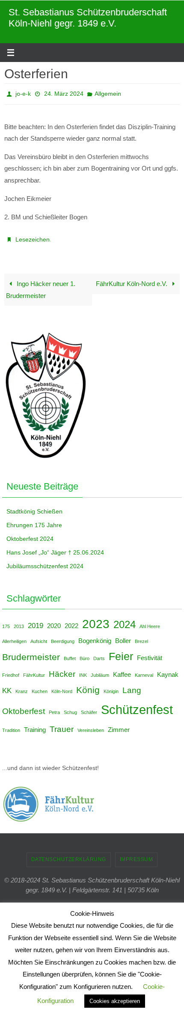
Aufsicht (38, 636)
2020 (54, 621)
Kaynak (167, 670)
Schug (70, 707)
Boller (123, 636)
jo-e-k (23, 92)
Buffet (70, 653)
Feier (121, 652)
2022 (71, 621)
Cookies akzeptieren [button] (114, 1001)
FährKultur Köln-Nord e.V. (132, 279)
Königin (111, 686)
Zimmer (119, 725)
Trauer (62, 724)
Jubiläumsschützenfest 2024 (44, 561)
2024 (124, 620)
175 (6, 621)
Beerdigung (62, 636)
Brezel (141, 636)
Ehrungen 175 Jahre (34, 520)
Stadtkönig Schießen (34, 506)
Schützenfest (137, 705)
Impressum (136, 855)
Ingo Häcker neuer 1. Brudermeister (40, 285)
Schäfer (89, 707)
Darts (99, 653)
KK (7, 686)
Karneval (144, 670)
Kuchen (39, 686)
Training (35, 725)
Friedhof (10, 670)
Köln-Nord (61, 686)
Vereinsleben (90, 725)
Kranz (21, 686)
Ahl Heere (149, 621)
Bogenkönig (94, 636)
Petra (54, 707)
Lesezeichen (32, 236)
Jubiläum (100, 670)
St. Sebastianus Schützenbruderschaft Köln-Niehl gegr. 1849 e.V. (88, 18)
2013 (19, 621)
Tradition (11, 725)
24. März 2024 (63, 92)
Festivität (149, 653)
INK (83, 670)
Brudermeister (31, 652)
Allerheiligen (14, 636)
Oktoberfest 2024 (29, 534)
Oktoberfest (23, 706)
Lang (131, 685)
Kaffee (122, 670)
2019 (35, 621)
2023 (96, 619)
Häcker (62, 669)
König (88, 685)
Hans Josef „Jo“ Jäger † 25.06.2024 (55, 547)
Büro (84, 653)
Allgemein (108, 92)
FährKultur (34, 670)
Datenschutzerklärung (68, 855)
